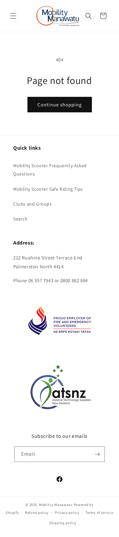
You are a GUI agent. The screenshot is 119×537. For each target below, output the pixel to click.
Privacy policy (67, 512)
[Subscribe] (97, 454)
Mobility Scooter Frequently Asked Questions (50, 170)
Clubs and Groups (32, 204)
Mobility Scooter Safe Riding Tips (48, 189)
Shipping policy (62, 522)
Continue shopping (59, 104)
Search (20, 219)
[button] (13, 16)
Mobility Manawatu (56, 504)
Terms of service (99, 512)
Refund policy (37, 512)
